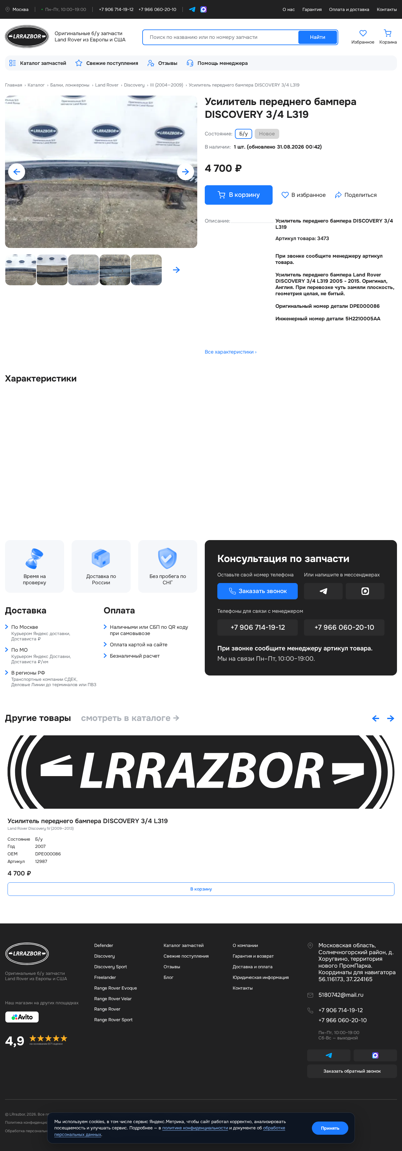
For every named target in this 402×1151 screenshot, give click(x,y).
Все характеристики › (231, 352)
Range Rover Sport (113, 1019)
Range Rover (107, 1009)
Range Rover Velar (113, 998)
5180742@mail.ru (340, 995)
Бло (168, 977)
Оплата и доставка (349, 9)
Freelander (105, 977)
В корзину (201, 889)
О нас (289, 9)
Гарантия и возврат (253, 956)
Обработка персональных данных (35, 1131)
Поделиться (361, 195)
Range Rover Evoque (115, 988)
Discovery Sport (110, 967)
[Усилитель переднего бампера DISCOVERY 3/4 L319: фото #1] (101, 172)
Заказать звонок (263, 591)
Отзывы (167, 63)
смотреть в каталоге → (130, 718)
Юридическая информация (261, 977)
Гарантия (312, 9)
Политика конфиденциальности (34, 1122)
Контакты (387, 9)
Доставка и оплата (253, 967)
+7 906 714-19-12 (258, 627)
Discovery (104, 956)
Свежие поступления (112, 63)
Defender (103, 945)
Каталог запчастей (43, 63)
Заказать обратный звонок (352, 1071)
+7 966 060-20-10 (344, 627)
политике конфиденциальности (195, 1128)
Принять (330, 1128)
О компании (245, 945)
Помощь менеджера (223, 63)
